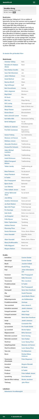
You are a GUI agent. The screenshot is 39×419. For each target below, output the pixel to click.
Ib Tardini (7, 177)
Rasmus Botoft (9, 82)
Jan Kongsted (9, 216)
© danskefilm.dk (16, 416)
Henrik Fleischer (27, 293)
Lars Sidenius (9, 187)
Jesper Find (25, 311)
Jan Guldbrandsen (27, 299)
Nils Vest (7, 100)
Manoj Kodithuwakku (11, 242)
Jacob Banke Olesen (28, 296)
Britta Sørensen (26, 333)
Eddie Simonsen (27, 278)
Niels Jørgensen (10, 91)
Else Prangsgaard (10, 180)
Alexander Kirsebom (11, 144)
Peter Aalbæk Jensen (11, 190)
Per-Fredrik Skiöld (27, 326)
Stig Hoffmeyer (9, 85)
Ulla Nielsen (8, 106)
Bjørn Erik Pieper (10, 207)
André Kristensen (10, 158)
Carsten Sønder (26, 257)
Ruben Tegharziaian (11, 222)
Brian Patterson (9, 171)
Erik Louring (8, 103)
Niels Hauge (25, 314)
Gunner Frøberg (9, 135)
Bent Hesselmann (10, 88)
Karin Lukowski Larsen (12, 116)
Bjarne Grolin (9, 184)
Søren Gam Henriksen (28, 290)
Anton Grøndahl (9, 234)
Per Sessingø (9, 210)
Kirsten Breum (9, 112)
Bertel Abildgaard (10, 122)
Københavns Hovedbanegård (14, 391)
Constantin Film (27, 323)
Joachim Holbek (27, 264)
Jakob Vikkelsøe (10, 76)
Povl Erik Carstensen (11, 130)
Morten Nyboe (26, 330)
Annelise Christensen (11, 201)
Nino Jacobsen (26, 281)
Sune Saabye (26, 339)
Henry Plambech (10, 174)
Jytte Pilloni (25, 382)
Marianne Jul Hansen (11, 138)
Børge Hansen (9, 109)
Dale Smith (8, 213)
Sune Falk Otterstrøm (11, 73)
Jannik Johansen (27, 308)
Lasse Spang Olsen (28, 342)
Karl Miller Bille (9, 119)
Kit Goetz (7, 97)
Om (4, 416)
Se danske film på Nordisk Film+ (13, 53)
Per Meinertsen (26, 351)
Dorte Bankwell (26, 376)
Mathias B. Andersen (11, 127)
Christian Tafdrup (10, 62)
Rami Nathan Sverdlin (11, 70)
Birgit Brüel (8, 94)
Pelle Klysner (9, 219)
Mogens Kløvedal (27, 364)
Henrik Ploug (26, 267)
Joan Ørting (8, 198)
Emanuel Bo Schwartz (11, 147)
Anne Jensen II (26, 305)
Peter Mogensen (27, 359)
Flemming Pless (10, 228)
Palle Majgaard (9, 245)
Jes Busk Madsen (10, 204)
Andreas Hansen (10, 225)
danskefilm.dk (7, 2)
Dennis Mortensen (10, 231)
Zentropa (24, 302)
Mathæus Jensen (10, 141)
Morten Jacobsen (27, 379)
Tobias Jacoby (9, 166)
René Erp (7, 155)
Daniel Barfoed (9, 79)
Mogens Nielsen (10, 249)
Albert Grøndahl (9, 239)
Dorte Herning (26, 336)
